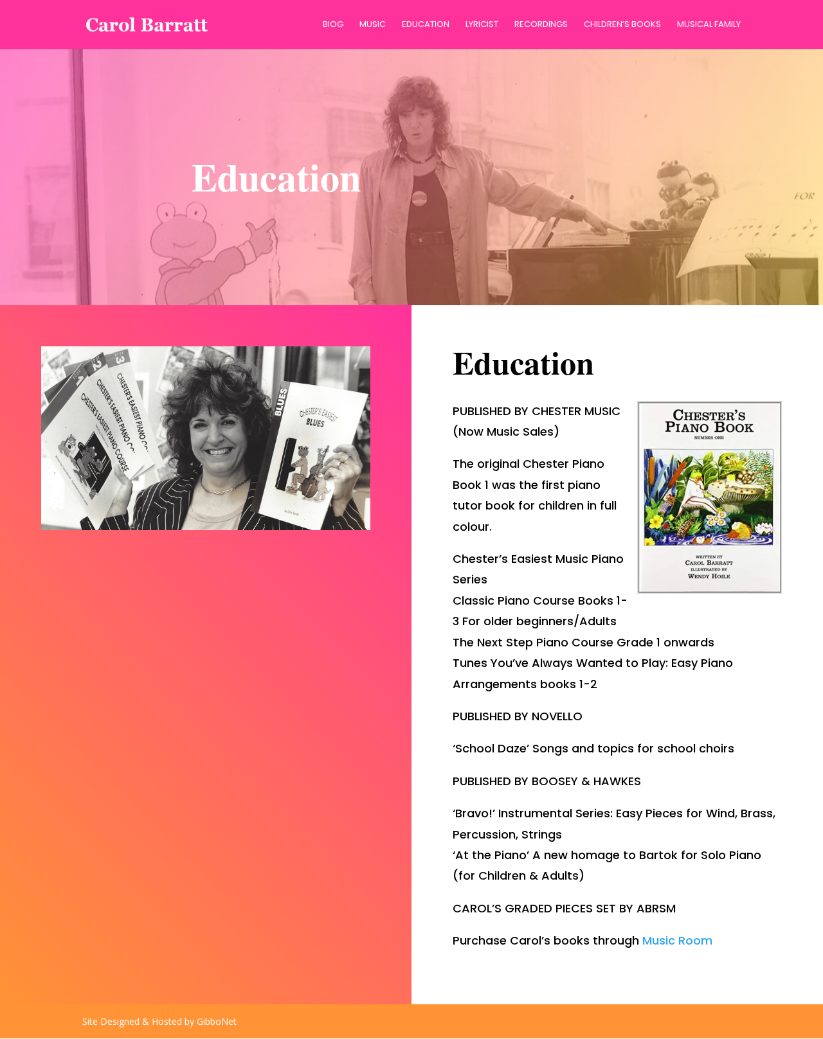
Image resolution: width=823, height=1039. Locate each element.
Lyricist (482, 25)
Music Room (677, 940)
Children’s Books (622, 25)
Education (425, 25)
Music (372, 25)
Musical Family (709, 25)
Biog (333, 25)
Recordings (541, 25)
